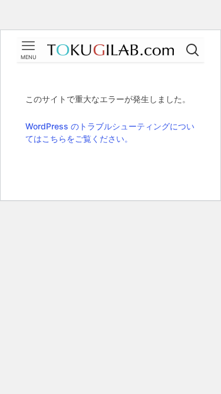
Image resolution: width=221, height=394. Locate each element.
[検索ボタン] (192, 50)
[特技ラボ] (110, 50)
